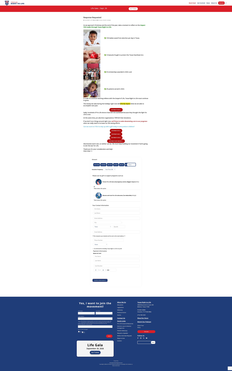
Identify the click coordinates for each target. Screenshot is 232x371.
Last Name (98, 311)
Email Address (81, 316)
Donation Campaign (107, 20)
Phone (79, 321)
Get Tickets (133, 9)
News (208, 3)
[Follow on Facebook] (138, 338)
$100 (110, 164)
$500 (104, 164)
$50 (116, 164)
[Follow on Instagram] (141, 338)
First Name (80, 311)
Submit (109, 336)
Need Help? (192, 3)
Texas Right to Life (88, 20)
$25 (122, 164)
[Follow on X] (143, 338)
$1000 (97, 164)
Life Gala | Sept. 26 (99, 8)
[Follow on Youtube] (146, 338)
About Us (214, 3)
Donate (221, 3)
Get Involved (201, 3)
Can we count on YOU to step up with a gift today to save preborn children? (108, 127)
